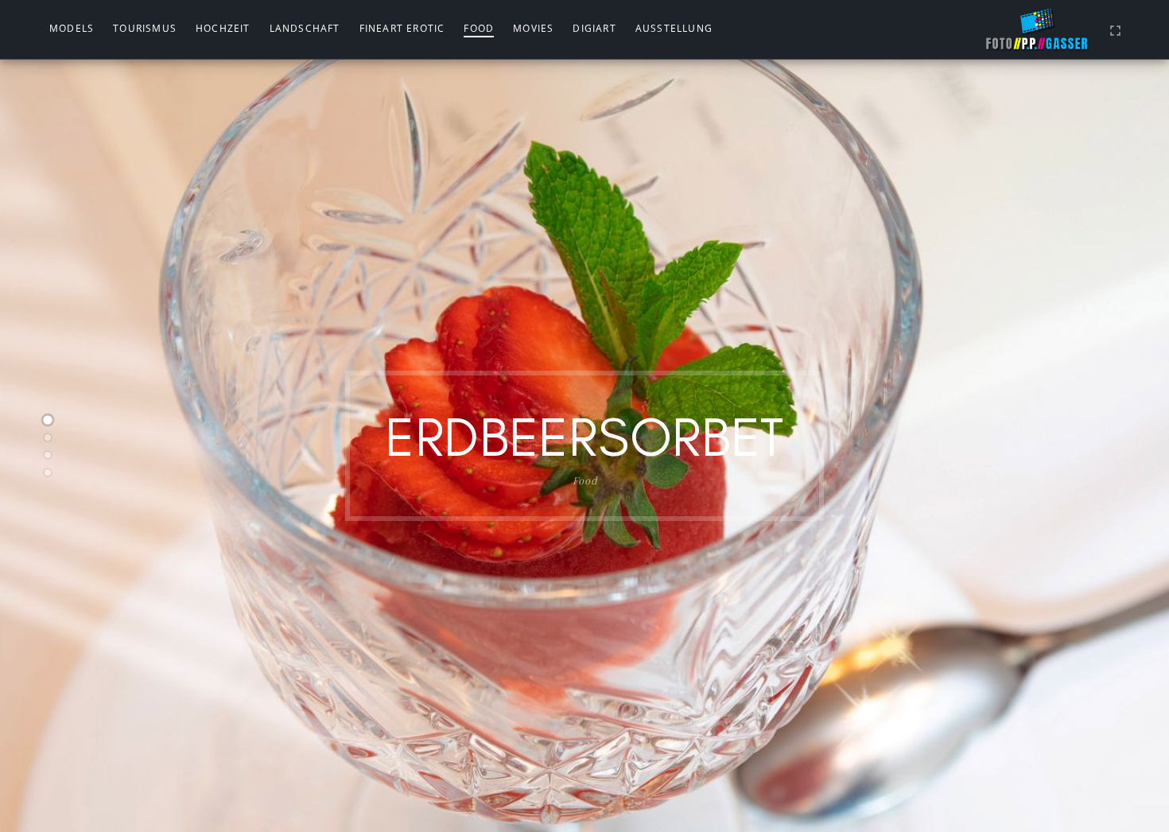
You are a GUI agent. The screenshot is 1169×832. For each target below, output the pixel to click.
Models (71, 28)
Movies (533, 28)
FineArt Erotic (402, 28)
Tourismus (145, 28)
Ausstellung (674, 28)
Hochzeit (223, 28)
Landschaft (305, 28)
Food (479, 28)
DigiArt (594, 28)
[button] (48, 420)
